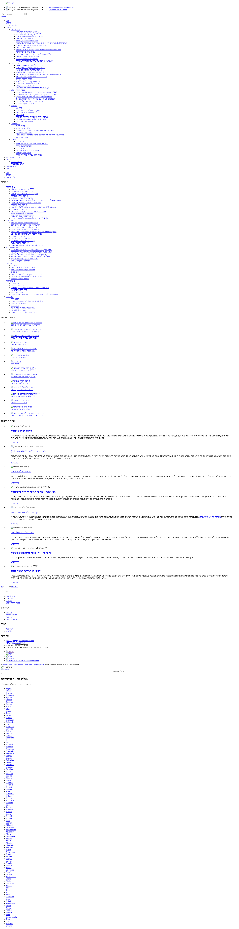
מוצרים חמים (39, 665)
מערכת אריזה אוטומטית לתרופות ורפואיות (27, 415)
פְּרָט (12, 442)
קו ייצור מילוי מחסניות (21, 471)
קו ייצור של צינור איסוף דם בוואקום (24, 396)
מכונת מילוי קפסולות (18, 344)
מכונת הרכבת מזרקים (19, 403)
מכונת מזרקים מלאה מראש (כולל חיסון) (29, 451)
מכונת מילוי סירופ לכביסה (20, 409)
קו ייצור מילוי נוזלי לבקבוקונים (22, 390)
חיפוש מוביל (7, 665)
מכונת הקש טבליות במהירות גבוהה (24, 338)
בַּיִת (7, 173)
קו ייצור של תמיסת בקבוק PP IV (23, 377)
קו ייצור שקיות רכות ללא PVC (22, 370)
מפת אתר (28, 665)
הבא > (15, 586)
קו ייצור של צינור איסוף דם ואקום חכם (25, 325)
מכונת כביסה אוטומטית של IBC (23, 351)
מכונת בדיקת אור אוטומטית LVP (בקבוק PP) (31, 553)
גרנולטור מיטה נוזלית (19, 357)
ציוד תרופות (10, 177)
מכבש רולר (15, 364)
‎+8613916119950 (58, 9)
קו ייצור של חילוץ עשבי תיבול (24, 512)
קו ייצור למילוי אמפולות (19, 383)
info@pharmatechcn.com (61, 7)
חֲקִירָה (16, 442)
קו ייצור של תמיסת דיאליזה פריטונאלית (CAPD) (33, 492)
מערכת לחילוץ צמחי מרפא (210, 517)
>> (12, 586)
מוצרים (8, 175)
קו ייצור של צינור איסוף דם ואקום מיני (25, 331)
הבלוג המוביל (18, 665)
